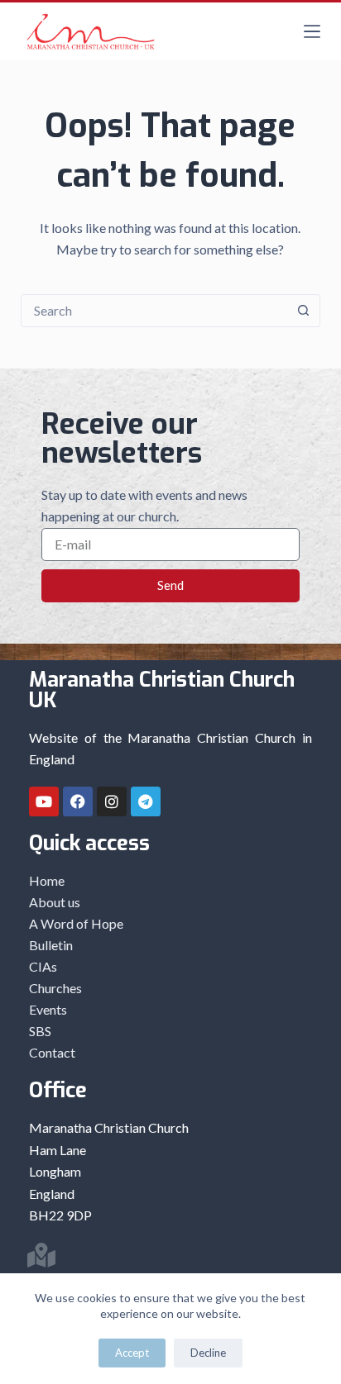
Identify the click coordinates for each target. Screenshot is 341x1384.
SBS (40, 1031)
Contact (52, 1052)
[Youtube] (44, 801)
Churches (55, 988)
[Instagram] (112, 801)
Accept (132, 1352)
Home (47, 880)
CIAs (43, 966)
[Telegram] (146, 801)
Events (48, 1009)
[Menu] (312, 31)
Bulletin (51, 945)
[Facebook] (78, 801)
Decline (208, 1352)
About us (54, 902)
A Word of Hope (76, 923)
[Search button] (302, 310)
